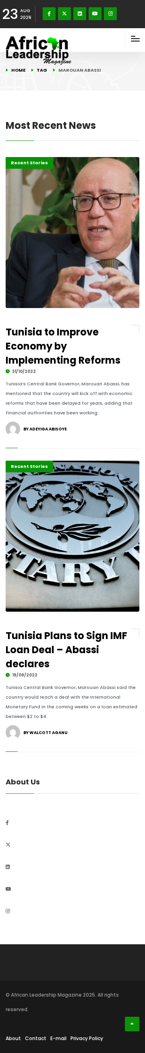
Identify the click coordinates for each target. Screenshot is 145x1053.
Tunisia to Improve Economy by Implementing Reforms (63, 346)
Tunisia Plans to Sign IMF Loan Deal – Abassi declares (66, 649)
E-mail (58, 1038)
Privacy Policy (86, 1038)
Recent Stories (29, 162)
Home (18, 70)
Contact (35, 1038)
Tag (42, 70)
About (13, 1038)
